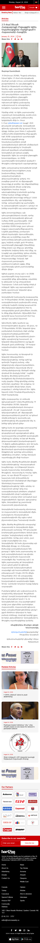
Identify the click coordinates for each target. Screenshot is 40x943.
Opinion (22, 887)
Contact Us (6, 878)
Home (4, 865)
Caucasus (5, 894)
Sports (22, 900)
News (22, 865)
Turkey (4, 890)
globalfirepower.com (15, 123)
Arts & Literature (26, 894)
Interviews (23, 897)
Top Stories (24, 868)
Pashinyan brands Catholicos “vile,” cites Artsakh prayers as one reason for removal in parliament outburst (19, 726)
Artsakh (23, 875)
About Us (5, 868)
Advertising (5, 871)
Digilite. (32, 933)
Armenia (23, 871)
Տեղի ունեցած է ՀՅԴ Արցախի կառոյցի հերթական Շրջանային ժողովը (19, 758)
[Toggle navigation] (4, 7)
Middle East (24, 882)
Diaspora (23, 878)
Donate (32, 7)
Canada (4, 887)
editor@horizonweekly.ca (10, 920)
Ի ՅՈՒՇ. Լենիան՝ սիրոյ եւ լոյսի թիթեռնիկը (15, 695)
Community (6, 904)
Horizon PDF (6, 900)
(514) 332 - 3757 (8, 916)
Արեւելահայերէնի (19, 632)
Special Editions (7, 897)
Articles (22, 890)
